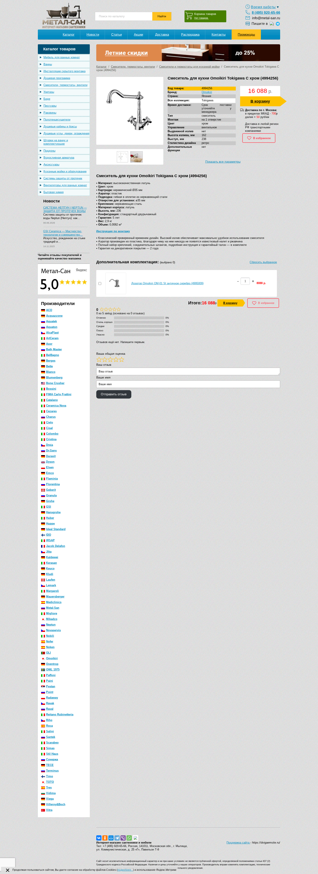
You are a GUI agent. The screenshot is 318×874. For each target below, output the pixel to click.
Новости (93, 34)
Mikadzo (51, 619)
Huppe (50, 523)
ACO (49, 310)
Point (49, 692)
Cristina (51, 439)
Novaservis (53, 630)
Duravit (51, 456)
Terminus (52, 770)
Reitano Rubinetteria (59, 714)
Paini (49, 680)
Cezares (51, 411)
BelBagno (52, 355)
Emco (50, 473)
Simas (50, 748)
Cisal (49, 428)
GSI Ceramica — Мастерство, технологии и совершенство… (63, 233)
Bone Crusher (55, 383)
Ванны (47, 64)
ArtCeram (52, 338)
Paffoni (51, 675)
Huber (50, 518)
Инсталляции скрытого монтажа (64, 71)
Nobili (50, 635)
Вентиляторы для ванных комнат (65, 185)
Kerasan (51, 562)
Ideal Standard (56, 529)
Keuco (50, 568)
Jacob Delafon (55, 546)
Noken (50, 647)
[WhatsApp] (129, 838)
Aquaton (51, 327)
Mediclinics (53, 602)
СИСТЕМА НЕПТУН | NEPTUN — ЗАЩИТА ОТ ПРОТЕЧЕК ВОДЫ (65, 209)
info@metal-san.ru (266, 18)
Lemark (51, 585)
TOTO (50, 781)
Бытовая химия (53, 192)
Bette (49, 366)
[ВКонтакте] (98, 838)
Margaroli (52, 591)
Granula (51, 495)
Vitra (49, 810)
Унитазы (48, 92)
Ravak (50, 703)
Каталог (68, 34)
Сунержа (52, 759)
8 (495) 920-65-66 (266, 12)
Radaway (52, 697)
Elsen (50, 467)
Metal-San (52, 607)
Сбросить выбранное (263, 262)
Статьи (116, 34)
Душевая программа (56, 78)
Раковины (49, 112)
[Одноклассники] (105, 838)
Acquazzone (54, 315)
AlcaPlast (52, 332)
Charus (51, 416)
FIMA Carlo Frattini (58, 394)
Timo (49, 776)
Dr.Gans (51, 450)
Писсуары (49, 105)
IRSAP (50, 540)
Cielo (49, 422)
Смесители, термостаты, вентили (65, 85)
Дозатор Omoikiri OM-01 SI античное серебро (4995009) (167, 283)
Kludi (49, 574)
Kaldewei (52, 557)
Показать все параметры (223, 161)
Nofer (49, 641)
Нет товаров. (201, 18)
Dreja (49, 445)
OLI (48, 652)
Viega (50, 798)
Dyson (50, 461)
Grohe (50, 501)
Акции (138, 34)
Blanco (50, 371)
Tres (49, 787)
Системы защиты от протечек (62, 178)
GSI (48, 506)
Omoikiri (52, 658)
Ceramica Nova (56, 405)
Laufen (50, 579)
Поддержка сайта (238, 842)
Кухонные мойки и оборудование (65, 171)
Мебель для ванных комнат (61, 57)
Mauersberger (55, 596)
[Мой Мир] (111, 838)
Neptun (51, 624)
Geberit (51, 489)
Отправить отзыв (114, 394)
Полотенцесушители (56, 119)
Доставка (162, 34)
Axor (49, 343)
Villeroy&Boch (55, 804)
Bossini (51, 388)
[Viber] (123, 838)
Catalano (52, 400)
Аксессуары (51, 164)
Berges (50, 360)
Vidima (51, 793)
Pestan (50, 686)
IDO (48, 534)
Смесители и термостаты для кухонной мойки (189, 66)
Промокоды (246, 34)
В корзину (260, 101)
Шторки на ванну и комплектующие (55, 142)
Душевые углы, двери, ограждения (66, 133)
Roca (49, 725)
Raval (49, 708)
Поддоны (49, 150)
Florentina (53, 484)
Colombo (52, 433)
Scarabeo (52, 742)
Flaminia (52, 478)
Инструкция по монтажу (113, 231)
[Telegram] (117, 838)
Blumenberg (54, 377)
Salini (50, 731)
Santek (50, 737)
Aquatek (51, 321)
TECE (50, 765)
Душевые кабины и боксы (60, 126)
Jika (48, 551)
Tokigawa (207, 100)
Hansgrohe (53, 512)
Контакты (219, 34)
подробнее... (125, 869)
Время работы (263, 7)
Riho (49, 720)
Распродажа (190, 34)
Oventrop (52, 664)
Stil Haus (52, 753)
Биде (46, 98)
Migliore (51, 613)
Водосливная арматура (58, 157)
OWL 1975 (52, 669)
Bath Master (54, 349)
